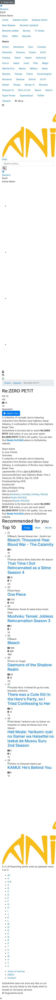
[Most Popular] (30, 344)
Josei (26, 63)
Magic (45, 63)
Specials (26, 36)
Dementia (7, 52)
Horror (5, 63)
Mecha (22, 68)
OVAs (5, 36)
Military (34, 68)
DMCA (10, 974)
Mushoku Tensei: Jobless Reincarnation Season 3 (30, 618)
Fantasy (6, 57)
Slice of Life (24, 90)
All (8, 875)
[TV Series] (30, 298)
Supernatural (26, 95)
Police (30, 74)
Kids (35, 63)
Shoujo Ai (30, 84)
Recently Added (10, 30)
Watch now (12, 413)
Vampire (6, 101)
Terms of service (16, 971)
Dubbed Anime (39, 19)
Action (5, 47)
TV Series (39, 30)
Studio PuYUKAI (18, 497)
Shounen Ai (8, 90)
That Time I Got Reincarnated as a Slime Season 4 (29, 568)
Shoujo (16, 84)
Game (18, 57)
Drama (32, 52)
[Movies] (30, 252)
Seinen (5, 84)
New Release (8, 25)
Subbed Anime (20, 19)
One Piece (16, 594)
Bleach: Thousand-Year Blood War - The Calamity (30, 542)
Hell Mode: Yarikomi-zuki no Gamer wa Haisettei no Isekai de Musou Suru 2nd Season (30, 739)
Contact (11, 978)
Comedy (41, 47)
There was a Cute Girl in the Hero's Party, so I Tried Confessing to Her (29, 699)
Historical (41, 57)
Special (17, 383)
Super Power (8, 95)
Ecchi (43, 52)
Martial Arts (8, 68)
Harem (28, 57)
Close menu (8, 2)
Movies (26, 30)
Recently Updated (29, 25)
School (32, 79)
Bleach (13, 642)
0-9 (9, 881)
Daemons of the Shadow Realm (29, 667)
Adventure (18, 47)
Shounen (43, 84)
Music (45, 68)
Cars (30, 47)
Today (27, 527)
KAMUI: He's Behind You (29, 767)
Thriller (40, 95)
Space (38, 90)
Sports (48, 90)
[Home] (30, 206)
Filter (4, 159)
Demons (20, 52)
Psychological (44, 74)
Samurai (20, 79)
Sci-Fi (43, 79)
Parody (18, 74)
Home (5, 19)
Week (38, 527)
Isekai (16, 63)
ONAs (15, 36)
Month (48, 527)
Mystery (6, 74)
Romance (7, 79)
